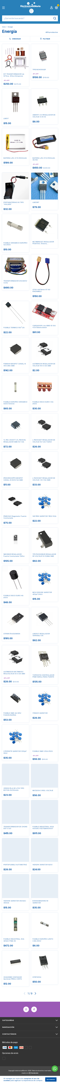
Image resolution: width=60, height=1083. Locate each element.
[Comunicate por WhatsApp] (55, 1068)
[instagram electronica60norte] (26, 1009)
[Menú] (4, 7)
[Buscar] (54, 18)
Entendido (51, 1079)
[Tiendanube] (30, 1073)
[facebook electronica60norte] (34, 1009)
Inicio (4, 27)
